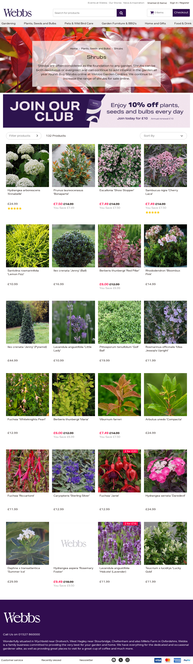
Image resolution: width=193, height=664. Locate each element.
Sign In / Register (179, 2)
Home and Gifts (155, 23)
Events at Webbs (97, 2)
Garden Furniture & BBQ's (119, 23)
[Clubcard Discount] (96, 111)
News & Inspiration (133, 2)
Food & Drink (182, 23)
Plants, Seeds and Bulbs (40, 23)
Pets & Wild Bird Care (79, 23)
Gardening (8, 23)
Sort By (149, 135)
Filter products (19, 135)
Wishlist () (157, 3)
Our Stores (115, 2)
